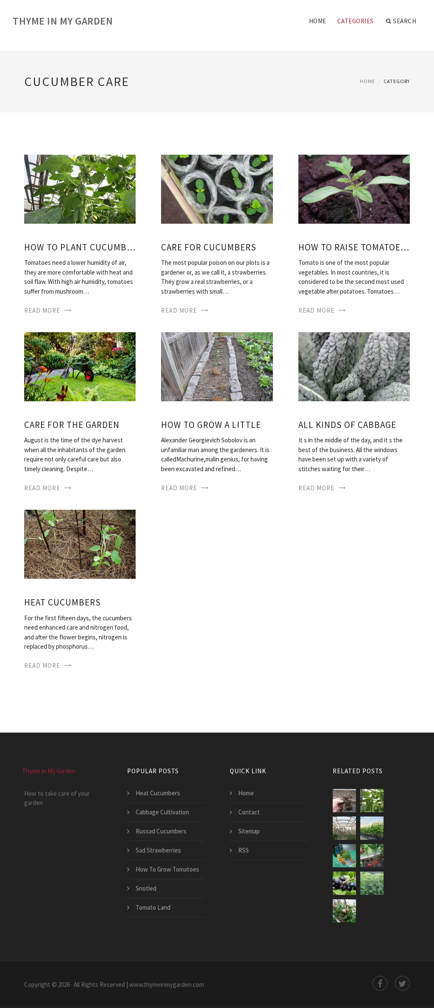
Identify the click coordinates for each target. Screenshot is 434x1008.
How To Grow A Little (211, 424)
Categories (355, 21)
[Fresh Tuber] (344, 855)
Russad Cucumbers (161, 831)
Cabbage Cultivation (162, 812)
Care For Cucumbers (208, 247)
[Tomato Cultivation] (372, 855)
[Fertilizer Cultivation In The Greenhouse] (344, 910)
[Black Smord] (344, 883)
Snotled (146, 888)
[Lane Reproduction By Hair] (344, 800)
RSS (243, 850)
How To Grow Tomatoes (167, 869)
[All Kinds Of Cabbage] (354, 366)
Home (317, 21)
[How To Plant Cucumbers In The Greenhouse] (80, 188)
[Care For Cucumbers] (217, 188)
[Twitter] (402, 983)
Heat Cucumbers (62, 602)
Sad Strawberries (158, 850)
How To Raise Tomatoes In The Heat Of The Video (354, 247)
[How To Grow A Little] (217, 366)
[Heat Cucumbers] (80, 543)
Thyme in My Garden (63, 21)
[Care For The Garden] (80, 366)
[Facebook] (380, 983)
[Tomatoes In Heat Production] (344, 828)
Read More (42, 310)
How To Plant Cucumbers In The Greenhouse (80, 247)
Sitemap (249, 831)
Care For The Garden (72, 424)
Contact (249, 812)
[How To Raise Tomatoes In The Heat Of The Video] (354, 188)
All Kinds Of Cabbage (347, 424)
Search (404, 21)
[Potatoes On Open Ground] (372, 883)
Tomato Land (153, 907)
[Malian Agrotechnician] (372, 828)
